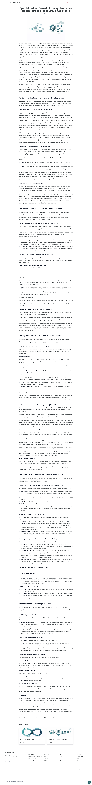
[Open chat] (89, 782)
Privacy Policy (79, 758)
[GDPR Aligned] (13, 756)
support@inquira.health (17, 759)
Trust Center (79, 754)
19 (21, 389)
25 (56, 455)
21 (27, 411)
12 (38, 153)
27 (25, 510)
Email (61, 760)
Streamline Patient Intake (32, 758)
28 (69, 523)
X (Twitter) (62, 767)
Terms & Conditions (80, 762)
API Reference (46, 760)
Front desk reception (31, 762)
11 (65, 169)
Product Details (46, 754)
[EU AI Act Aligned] (17, 756)
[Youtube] (9, 761)
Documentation (47, 758)
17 (44, 250)
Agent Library (49, 2)
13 (37, 198)
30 (50, 557)
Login (73, 2)
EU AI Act (78, 769)
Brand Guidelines (63, 762)
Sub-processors (79, 760)
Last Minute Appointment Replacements (35, 756)
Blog (61, 758)
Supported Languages (48, 762)
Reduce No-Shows (31, 754)
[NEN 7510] (9, 756)
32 (31, 624)
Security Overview (80, 756)
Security (55, 2)
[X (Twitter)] (7, 761)
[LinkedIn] (5, 761)
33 (48, 644)
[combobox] (68, 2)
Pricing (59, 2)
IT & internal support (31, 767)
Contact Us (62, 756)
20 (21, 397)
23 (61, 444)
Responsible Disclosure (81, 767)
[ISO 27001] (6, 756)
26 (44, 469)
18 (40, 361)
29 (32, 534)
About (63, 2)
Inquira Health (14, 781)
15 (64, 244)
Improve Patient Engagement (33, 760)
